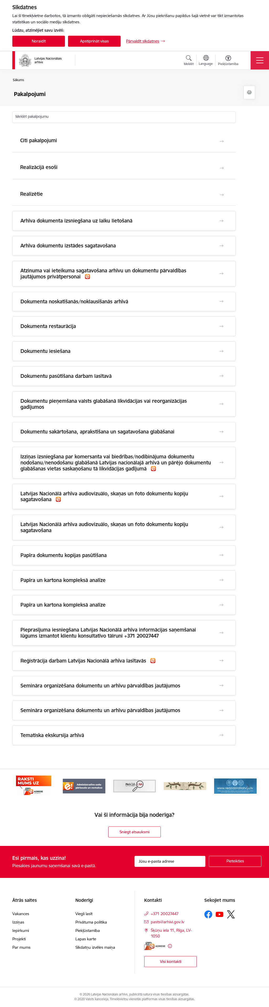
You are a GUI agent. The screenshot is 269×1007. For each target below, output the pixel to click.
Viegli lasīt (83, 913)
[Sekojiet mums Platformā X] (231, 914)
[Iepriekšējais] (21, 786)
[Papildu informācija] (170, 946)
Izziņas (18, 922)
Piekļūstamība (87, 930)
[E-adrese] (154, 946)
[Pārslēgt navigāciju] (260, 60)
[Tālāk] (248, 786)
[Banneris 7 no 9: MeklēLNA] (134, 785)
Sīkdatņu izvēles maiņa (95, 947)
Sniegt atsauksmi (134, 831)
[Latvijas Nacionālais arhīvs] (43, 60)
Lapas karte (85, 938)
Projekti (19, 938)
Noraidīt (39, 41)
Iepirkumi (20, 930)
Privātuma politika (91, 922)
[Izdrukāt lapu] (249, 92)
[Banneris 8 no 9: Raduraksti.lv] (185, 785)
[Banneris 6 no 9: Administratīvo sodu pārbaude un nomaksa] (84, 785)
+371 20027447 (165, 913)
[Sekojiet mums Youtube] (220, 914)
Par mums (21, 947)
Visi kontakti (170, 961)
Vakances (20, 913)
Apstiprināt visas (94, 41)
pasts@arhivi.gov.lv (167, 921)
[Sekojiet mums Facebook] (208, 914)
